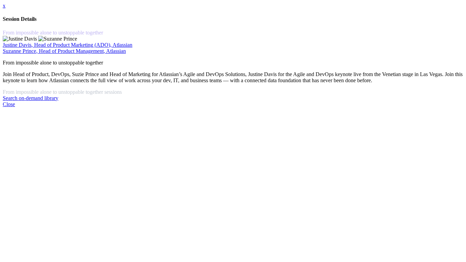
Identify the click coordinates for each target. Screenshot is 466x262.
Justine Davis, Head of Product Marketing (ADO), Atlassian (67, 45)
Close (9, 104)
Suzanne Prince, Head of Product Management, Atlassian (64, 51)
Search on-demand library (30, 98)
